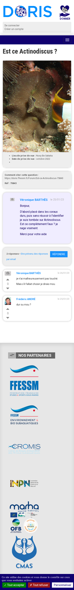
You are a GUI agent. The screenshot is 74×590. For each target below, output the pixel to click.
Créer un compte (14, 29)
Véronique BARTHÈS (34, 200)
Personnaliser (62, 585)
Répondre (58, 254)
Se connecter (12, 25)
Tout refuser (40, 585)
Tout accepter (15, 585)
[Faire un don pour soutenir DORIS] (64, 13)
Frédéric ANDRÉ (25, 299)
